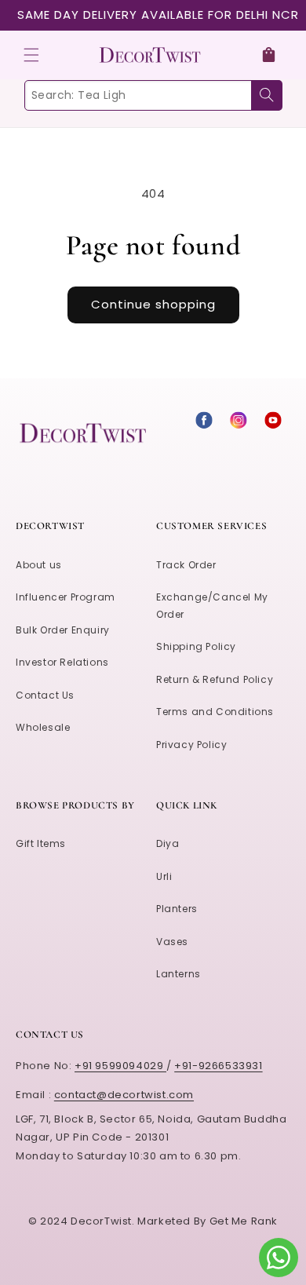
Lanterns (178, 973)
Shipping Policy (196, 646)
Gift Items (41, 843)
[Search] (266, 95)
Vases (172, 941)
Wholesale (43, 727)
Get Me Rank (244, 1221)
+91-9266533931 (218, 1065)
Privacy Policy (191, 744)
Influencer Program (65, 597)
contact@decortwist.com (124, 1094)
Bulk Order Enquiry (63, 630)
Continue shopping (153, 304)
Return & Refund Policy (214, 679)
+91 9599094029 (120, 1065)
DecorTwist (101, 1221)
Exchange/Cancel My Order (212, 605)
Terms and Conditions (215, 711)
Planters (177, 908)
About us (39, 564)
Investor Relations (62, 662)
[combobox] (153, 95)
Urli (164, 876)
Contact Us (45, 695)
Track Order (186, 564)
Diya (167, 843)
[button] (31, 55)
